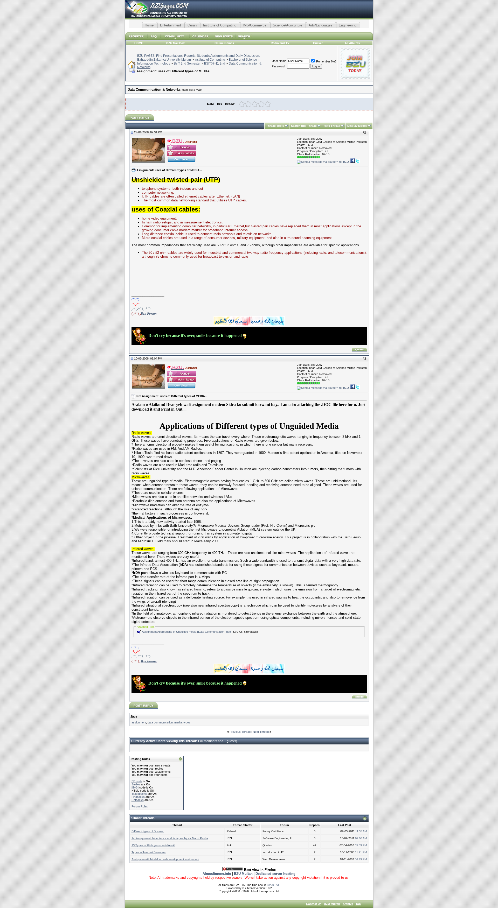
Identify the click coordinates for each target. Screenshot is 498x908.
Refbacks (138, 799)
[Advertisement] (249, 30)
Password (278, 66)
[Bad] (248, 104)
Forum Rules (140, 806)
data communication (160, 722)
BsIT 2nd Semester (187, 63)
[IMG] (135, 787)
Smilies (136, 784)
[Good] (261, 104)
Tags (134, 716)
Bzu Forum (149, 313)
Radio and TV (280, 43)
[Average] (254, 104)
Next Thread (261, 731)
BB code (137, 781)
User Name (279, 60)
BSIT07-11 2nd (214, 63)
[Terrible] (241, 104)
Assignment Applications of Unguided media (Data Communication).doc (186, 631)
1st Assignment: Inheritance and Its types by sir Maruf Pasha (170, 838)
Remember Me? (325, 61)
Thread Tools (275, 125)
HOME (138, 43)
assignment (139, 722)
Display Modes (357, 125)
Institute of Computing (210, 59)
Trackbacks (139, 793)
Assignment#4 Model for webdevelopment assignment (165, 859)
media (178, 722)
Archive (348, 903)
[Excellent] (267, 104)
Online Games (224, 43)
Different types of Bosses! (148, 831)
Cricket (318, 43)
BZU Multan (332, 903)
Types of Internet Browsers (149, 852)
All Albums (352, 43)
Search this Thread (304, 125)
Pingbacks (138, 796)
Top (358, 903)
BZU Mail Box (175, 43)
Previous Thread (240, 731)
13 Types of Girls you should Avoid (153, 845)
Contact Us (313, 903)
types (186, 722)
